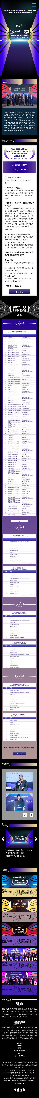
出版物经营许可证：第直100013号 (19, 1075)
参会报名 (19, 291)
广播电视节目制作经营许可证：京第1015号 (24, 1073)
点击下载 (19, 753)
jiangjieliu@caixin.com (19, 1056)
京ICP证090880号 (10, 1070)
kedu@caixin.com (19, 1051)
